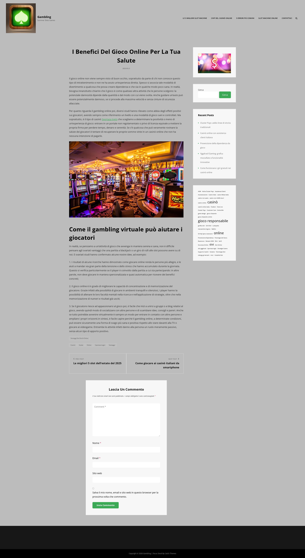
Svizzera (212, 252)
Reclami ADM (210, 241)
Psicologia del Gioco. (221, 238)
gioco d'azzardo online (205, 217)
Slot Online (218, 245)
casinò (73, 345)
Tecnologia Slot (220, 252)
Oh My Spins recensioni (205, 234)
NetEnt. (214, 229)
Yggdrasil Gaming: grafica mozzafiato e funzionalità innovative (211, 157)
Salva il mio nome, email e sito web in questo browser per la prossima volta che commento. (125, 494)
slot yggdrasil (202, 248)
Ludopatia (216, 226)
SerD (220, 241)
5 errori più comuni (245, 18)
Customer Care (211, 210)
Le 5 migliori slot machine (195, 18)
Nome (96, 443)
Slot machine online (268, 18)
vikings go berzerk (203, 255)
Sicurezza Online (203, 245)
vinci (212, 255)
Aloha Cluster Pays (208, 191)
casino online (202, 203)
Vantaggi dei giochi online (79, 338)
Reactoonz (201, 241)
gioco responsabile (213, 220)
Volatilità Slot (219, 255)
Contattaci (287, 18)
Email (96, 458)
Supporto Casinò (203, 252)
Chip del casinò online (221, 18)
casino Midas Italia (223, 195)
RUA (216, 241)
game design (202, 213)
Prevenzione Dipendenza (206, 238)
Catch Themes (170, 553)
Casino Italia (212, 195)
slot (211, 244)
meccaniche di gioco (204, 229)
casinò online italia (204, 207)
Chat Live (220, 207)
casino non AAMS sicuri (217, 198)
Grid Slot (208, 226)
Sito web (97, 473)
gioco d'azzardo (212, 213)
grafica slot (201, 226)
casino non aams (203, 198)
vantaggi (112, 345)
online (89, 345)
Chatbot (213, 207)
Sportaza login (109, 119)
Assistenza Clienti (220, 191)
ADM (199, 191)
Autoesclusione (202, 195)
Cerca (201, 89)
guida (81, 345)
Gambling (44, 17)
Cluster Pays (202, 210)
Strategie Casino (223, 248)
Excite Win (220, 210)
